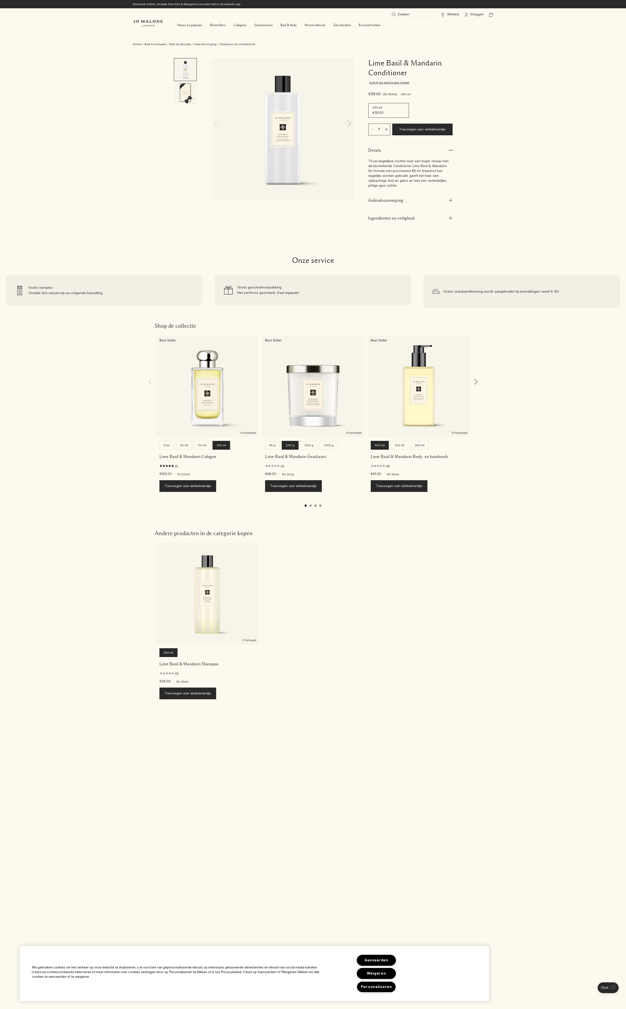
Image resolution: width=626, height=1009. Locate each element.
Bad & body (288, 25)
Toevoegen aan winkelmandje (422, 129)
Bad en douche (180, 44)
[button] (608, 987)
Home (137, 44)
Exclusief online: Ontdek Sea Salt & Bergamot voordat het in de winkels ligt (186, 4)
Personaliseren (376, 987)
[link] (104, 291)
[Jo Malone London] (148, 23)
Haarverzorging (205, 44)
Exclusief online (369, 25)
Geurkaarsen (263, 25)
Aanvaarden (376, 960)
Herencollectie (315, 25)
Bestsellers (218, 25)
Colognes (240, 25)
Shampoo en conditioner (238, 44)
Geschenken (342, 25)
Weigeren (376, 973)
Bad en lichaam (155, 44)
